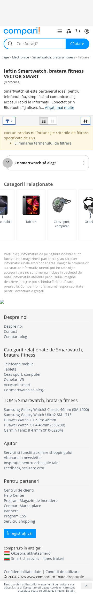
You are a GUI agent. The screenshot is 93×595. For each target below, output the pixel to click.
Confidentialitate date (22, 571)
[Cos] (78, 31)
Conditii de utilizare (62, 571)
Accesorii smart (17, 384)
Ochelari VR (14, 379)
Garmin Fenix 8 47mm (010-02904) (33, 430)
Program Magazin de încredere (31, 500)
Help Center (14, 495)
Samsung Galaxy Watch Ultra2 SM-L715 (38, 414)
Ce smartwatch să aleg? (35, 162)
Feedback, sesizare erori (24, 467)
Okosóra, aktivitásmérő (30, 553)
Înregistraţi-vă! (20, 533)
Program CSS (15, 516)
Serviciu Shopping (19, 521)
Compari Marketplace (22, 505)
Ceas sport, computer (62, 224)
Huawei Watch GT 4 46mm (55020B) (34, 425)
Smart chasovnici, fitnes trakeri (37, 558)
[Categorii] (60, 31)
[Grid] (52, 121)
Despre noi (13, 326)
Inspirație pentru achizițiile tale (31, 462)
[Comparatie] (69, 31)
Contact (10, 331)
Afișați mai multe (59, 107)
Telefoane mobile (19, 363)
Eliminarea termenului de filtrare (43, 143)
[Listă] (44, 121)
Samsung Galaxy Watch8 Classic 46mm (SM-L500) (46, 409)
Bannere (11, 510)
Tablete (31, 222)
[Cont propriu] (87, 31)
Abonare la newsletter (23, 457)
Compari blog (15, 336)
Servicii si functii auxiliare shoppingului (38, 452)
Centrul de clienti (19, 490)
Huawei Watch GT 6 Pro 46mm (30, 419)
